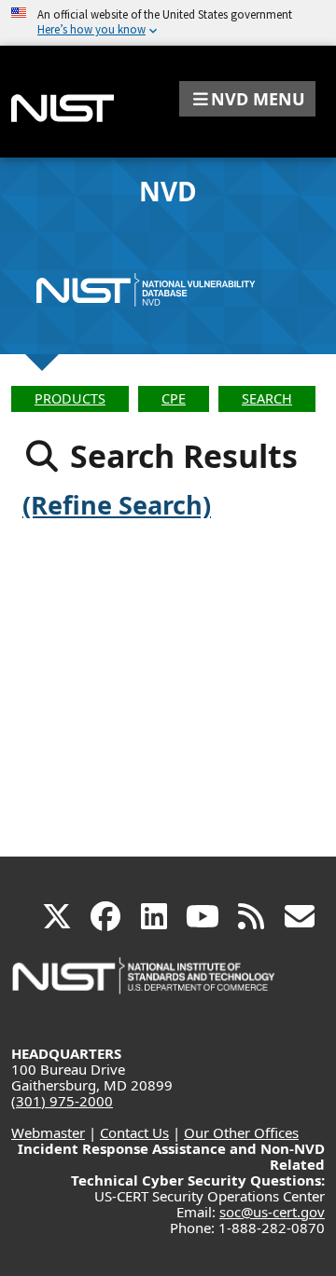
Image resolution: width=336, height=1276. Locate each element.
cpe (173, 398)
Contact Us (134, 1132)
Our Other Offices (241, 1132)
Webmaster (48, 1132)
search (267, 398)
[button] (247, 99)
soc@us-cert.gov (272, 1211)
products (70, 398)
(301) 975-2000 (62, 1100)
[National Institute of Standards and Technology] (144, 984)
